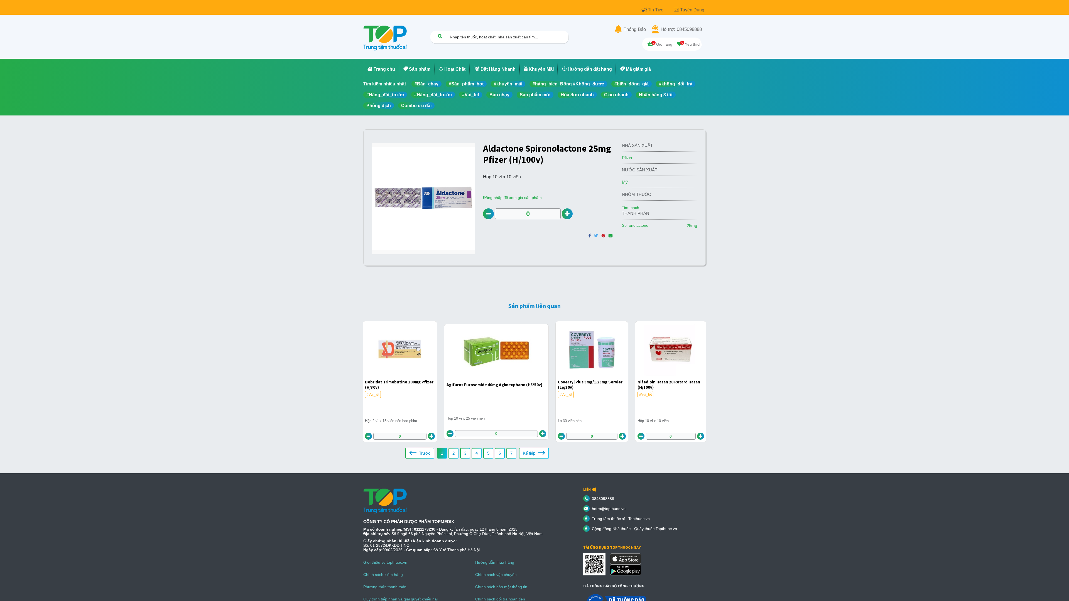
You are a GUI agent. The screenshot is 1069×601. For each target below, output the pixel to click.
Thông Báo (635, 29)
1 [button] (442, 453)
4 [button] (476, 453)
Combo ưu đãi (416, 105)
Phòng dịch (378, 105)
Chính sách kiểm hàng (383, 574)
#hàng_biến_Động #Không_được (568, 84)
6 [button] (500, 453)
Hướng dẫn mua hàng (494, 562)
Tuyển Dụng (692, 10)
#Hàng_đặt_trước (385, 94)
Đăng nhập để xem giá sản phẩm (512, 197)
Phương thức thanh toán (384, 587)
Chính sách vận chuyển (496, 574)
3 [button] (465, 453)
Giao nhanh (616, 94)
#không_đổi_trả (675, 84)
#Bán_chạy (426, 84)
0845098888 (603, 498)
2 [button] (453, 453)
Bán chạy (499, 94)
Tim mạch (630, 207)
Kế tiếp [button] (529, 453)
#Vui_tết (470, 94)
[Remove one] (488, 213)
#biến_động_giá (631, 84)
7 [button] (511, 453)
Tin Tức (656, 10)
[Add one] (567, 213)
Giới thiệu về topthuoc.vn (385, 562)
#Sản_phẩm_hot (466, 84)
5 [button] (488, 453)
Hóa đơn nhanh (577, 94)
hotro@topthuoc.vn (609, 508)
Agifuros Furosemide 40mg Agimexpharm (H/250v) (494, 384)
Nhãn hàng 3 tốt (656, 94)
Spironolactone (635, 225)
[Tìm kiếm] (440, 36)
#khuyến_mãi (508, 84)
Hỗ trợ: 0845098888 (681, 29)
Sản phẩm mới (535, 94)
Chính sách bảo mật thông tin (501, 587)
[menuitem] (381, 69)
